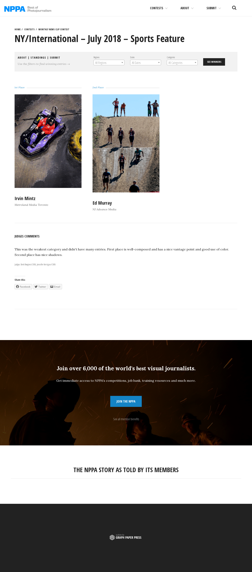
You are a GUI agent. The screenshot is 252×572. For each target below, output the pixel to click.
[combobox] (109, 62)
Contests (156, 8)
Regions (96, 57)
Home (17, 29)
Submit (212, 8)
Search (234, 6)
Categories (171, 57)
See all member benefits (126, 419)
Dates (132, 57)
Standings (38, 57)
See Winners (214, 61)
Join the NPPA (126, 401)
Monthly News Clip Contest (53, 29)
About (185, 8)
